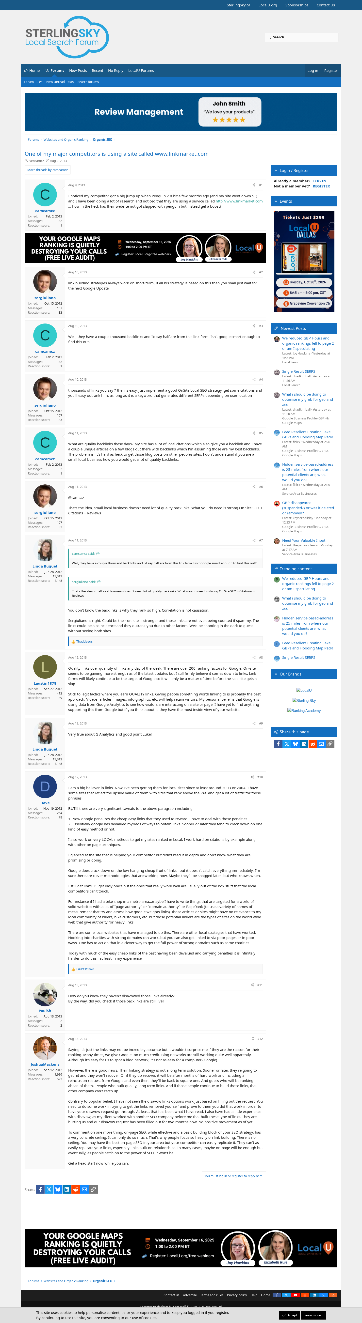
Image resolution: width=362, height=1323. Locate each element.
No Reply (115, 70)
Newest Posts (293, 328)
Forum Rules (33, 81)
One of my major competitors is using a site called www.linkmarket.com (117, 153)
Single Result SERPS (298, 371)
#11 (260, 985)
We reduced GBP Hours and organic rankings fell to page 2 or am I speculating (308, 343)
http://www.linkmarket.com (239, 201)
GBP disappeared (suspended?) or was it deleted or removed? (308, 507)
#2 (261, 272)
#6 (261, 486)
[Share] (254, 185)
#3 (261, 325)
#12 (260, 1038)
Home (34, 70)
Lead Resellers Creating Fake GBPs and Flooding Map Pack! (307, 434)
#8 (261, 657)
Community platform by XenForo (181, 1307)
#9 (261, 723)
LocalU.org (268, 4)
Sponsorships (296, 4)
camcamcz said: (83, 553)
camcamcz (36, 160)
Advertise (190, 1295)
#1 (261, 185)
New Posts (78, 70)
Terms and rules (211, 1295)
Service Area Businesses (299, 493)
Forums (57, 70)
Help (253, 1295)
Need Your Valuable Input (303, 540)
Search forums (88, 81)
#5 (261, 433)
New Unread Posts (60, 81)
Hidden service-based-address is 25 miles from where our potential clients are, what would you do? (307, 472)
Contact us (171, 1295)
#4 (261, 379)
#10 (260, 777)
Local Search (291, 362)
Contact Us (326, 4)
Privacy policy (237, 1295)
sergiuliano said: (84, 582)
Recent (97, 70)
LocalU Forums (141, 70)
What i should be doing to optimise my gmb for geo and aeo (307, 399)
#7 (261, 540)
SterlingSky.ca (238, 4)
